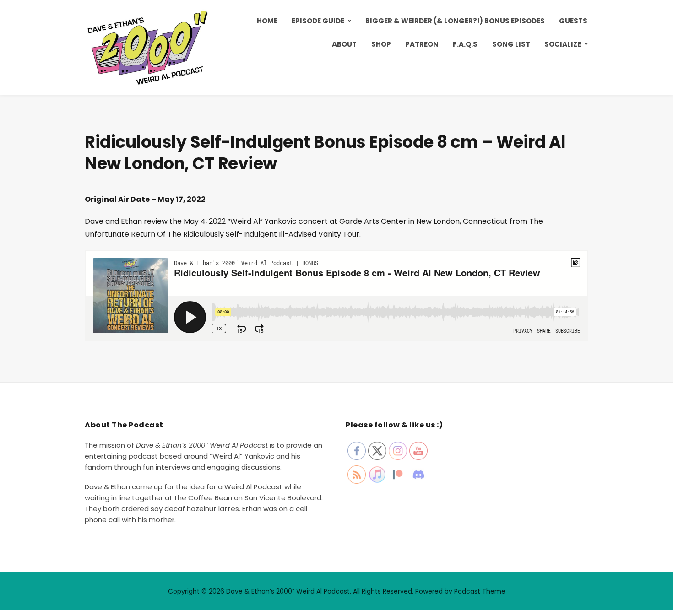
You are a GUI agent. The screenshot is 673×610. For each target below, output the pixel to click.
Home (267, 21)
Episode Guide (318, 21)
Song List (511, 44)
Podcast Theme (479, 591)
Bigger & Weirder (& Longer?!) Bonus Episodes (455, 21)
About (344, 44)
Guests (573, 21)
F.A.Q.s (465, 44)
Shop (381, 44)
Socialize (562, 44)
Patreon (422, 44)
